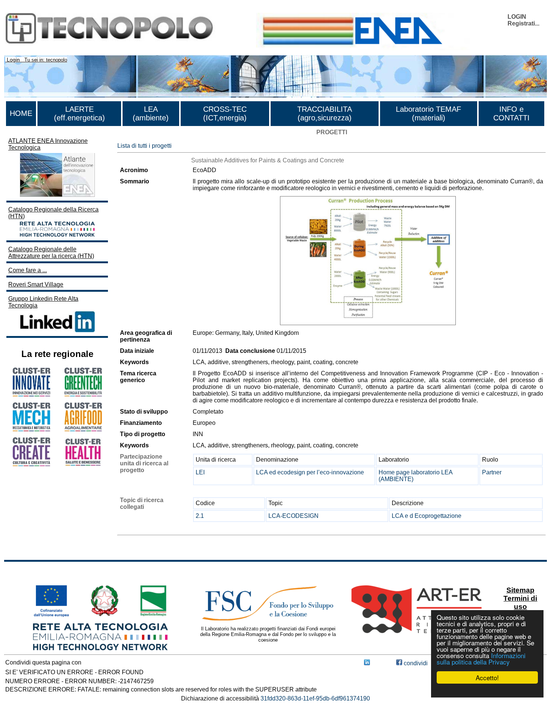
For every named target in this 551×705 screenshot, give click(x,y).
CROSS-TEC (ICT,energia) (225, 113)
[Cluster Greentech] (83, 394)
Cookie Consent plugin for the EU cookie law (487, 690)
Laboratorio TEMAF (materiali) (428, 113)
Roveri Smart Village (35, 284)
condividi (415, 663)
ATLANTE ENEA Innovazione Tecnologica (48, 144)
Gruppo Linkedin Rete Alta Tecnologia (43, 302)
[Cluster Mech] (31, 429)
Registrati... (523, 23)
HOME (21, 113)
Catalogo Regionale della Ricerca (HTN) (53, 212)
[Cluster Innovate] (31, 394)
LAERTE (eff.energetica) (79, 113)
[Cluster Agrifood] (83, 429)
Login (13, 60)
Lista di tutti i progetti (144, 145)
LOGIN (517, 17)
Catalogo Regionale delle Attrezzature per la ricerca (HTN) (51, 252)
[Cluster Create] (31, 464)
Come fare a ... (27, 270)
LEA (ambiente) (151, 113)
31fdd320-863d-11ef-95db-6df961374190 (315, 698)
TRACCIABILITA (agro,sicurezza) (324, 113)
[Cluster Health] (83, 464)
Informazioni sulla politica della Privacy (481, 658)
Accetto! (487, 677)
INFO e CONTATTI (511, 113)
